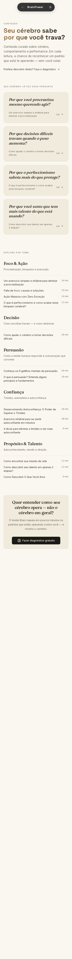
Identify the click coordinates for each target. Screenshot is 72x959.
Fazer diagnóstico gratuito (38, 540)
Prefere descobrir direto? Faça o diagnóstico (30, 69)
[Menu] (50, 7)
